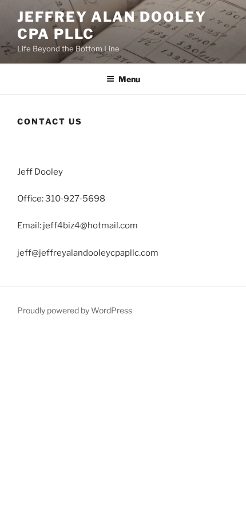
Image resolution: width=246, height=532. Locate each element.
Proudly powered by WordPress (74, 310)
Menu (129, 79)
